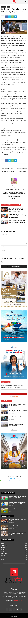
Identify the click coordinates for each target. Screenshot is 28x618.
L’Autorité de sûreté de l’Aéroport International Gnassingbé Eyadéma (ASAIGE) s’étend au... (16, 424)
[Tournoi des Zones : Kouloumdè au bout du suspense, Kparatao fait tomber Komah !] (4, 498)
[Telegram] (14, 609)
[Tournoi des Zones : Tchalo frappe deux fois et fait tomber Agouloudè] (4, 510)
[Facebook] (7, 609)
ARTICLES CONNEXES (6, 204)
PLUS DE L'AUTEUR (16, 204)
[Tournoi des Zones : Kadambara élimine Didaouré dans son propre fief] (4, 504)
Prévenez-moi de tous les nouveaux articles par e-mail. (13, 264)
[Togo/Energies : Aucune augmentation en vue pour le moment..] (4, 406)
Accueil (2, 4)
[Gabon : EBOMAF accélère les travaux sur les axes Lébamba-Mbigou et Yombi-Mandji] (4, 209)
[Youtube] (15, 198)
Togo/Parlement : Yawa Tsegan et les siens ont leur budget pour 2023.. (21, 170)
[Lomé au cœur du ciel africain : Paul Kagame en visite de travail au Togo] (4, 222)
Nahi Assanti (5, 13)
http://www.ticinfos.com (14, 187)
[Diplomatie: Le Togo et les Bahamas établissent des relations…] (4, 418)
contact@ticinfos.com (17, 600)
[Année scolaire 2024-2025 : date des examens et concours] (4, 527)
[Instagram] (10, 609)
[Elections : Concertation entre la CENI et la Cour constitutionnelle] (4, 412)
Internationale (7, 4)
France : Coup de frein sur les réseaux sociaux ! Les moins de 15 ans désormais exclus (17, 216)
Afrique (3, 211)
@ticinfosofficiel (14, 478)
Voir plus (13, 429)
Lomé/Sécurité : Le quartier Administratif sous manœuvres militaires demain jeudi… (7, 170)
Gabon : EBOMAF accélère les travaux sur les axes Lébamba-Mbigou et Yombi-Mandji (16, 209)
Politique (8, 6)
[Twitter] (13, 198)
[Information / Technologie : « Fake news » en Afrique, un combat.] (4, 521)
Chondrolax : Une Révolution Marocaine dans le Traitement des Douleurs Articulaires (17, 533)
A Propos (14, 614)
